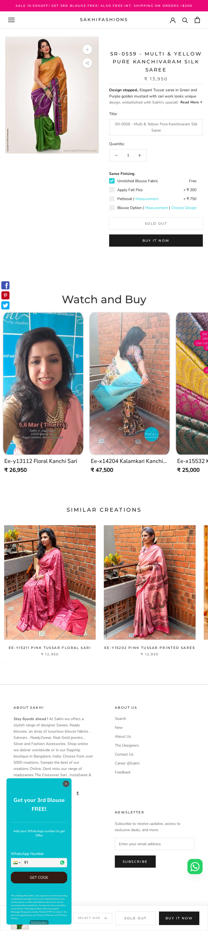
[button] (16, 862)
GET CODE (39, 877)
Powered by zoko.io (39, 922)
